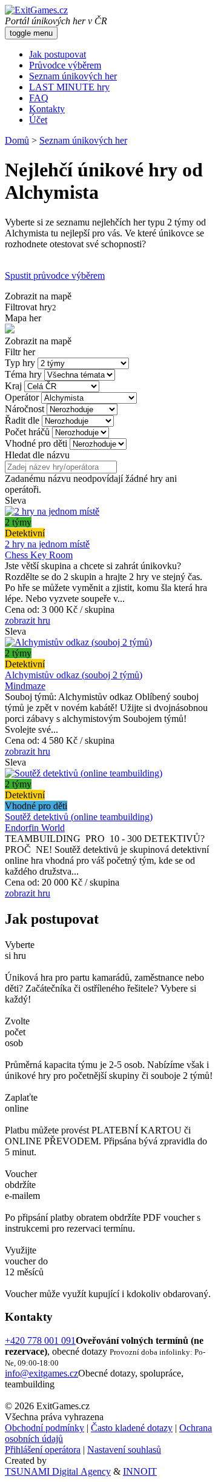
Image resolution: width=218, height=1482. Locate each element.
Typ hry (20, 363)
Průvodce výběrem (65, 65)
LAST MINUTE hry (69, 87)
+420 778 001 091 (40, 1340)
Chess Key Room (39, 555)
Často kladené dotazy (132, 1428)
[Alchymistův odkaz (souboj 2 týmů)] (78, 642)
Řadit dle (22, 420)
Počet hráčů (27, 432)
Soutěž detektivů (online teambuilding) (79, 817)
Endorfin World (35, 828)
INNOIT (140, 1471)
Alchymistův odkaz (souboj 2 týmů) (73, 675)
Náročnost (24, 409)
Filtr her (20, 352)
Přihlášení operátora (43, 1449)
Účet (38, 120)
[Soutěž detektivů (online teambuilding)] (83, 773)
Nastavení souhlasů (124, 1449)
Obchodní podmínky (44, 1428)
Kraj (13, 386)
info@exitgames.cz (41, 1373)
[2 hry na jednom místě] (52, 511)
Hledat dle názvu (37, 455)
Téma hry (23, 374)
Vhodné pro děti (36, 443)
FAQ (38, 98)
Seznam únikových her (73, 76)
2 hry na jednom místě (47, 544)
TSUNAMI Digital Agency (58, 1471)
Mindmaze (25, 686)
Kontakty (47, 109)
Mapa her (23, 318)
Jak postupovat (57, 54)
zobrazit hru (27, 620)
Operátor (22, 397)
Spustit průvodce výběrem (55, 275)
